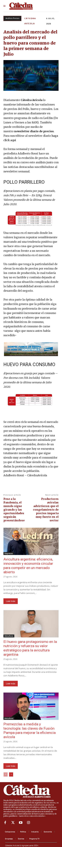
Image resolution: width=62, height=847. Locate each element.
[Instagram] (28, 822)
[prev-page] (5, 774)
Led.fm (48, 118)
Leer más (10, 601)
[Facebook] (5, 822)
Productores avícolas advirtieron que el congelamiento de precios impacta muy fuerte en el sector (46, 509)
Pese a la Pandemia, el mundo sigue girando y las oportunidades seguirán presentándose (14, 509)
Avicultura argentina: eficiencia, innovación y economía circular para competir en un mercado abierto (28, 565)
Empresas (8, 553)
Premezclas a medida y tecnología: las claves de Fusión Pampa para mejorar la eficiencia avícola (29, 730)
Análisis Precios (12, 18)
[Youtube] (20, 822)
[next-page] (11, 774)
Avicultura (8, 636)
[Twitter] (13, 822)
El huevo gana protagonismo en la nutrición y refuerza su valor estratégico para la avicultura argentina (30, 648)
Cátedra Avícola (30, 21)
